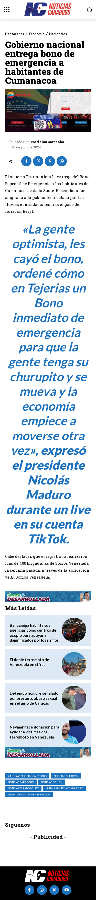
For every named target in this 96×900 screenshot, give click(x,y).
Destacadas (14, 34)
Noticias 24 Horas (66, 775)
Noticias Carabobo (47, 142)
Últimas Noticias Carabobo (64, 788)
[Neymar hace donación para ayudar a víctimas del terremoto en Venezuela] (74, 732)
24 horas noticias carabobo (27, 775)
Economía (36, 34)
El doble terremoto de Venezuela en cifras (29, 662)
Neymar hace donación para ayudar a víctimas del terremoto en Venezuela (34, 732)
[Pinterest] (50, 161)
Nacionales (58, 34)
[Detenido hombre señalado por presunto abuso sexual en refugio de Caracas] (74, 698)
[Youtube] (66, 890)
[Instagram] (42, 890)
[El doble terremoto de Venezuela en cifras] (74, 664)
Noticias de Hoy (51, 782)
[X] (38, 161)
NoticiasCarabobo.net (23, 788)
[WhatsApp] (62, 161)
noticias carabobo (21, 782)
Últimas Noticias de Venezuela (29, 794)
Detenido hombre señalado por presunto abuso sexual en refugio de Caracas (34, 698)
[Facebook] (26, 161)
